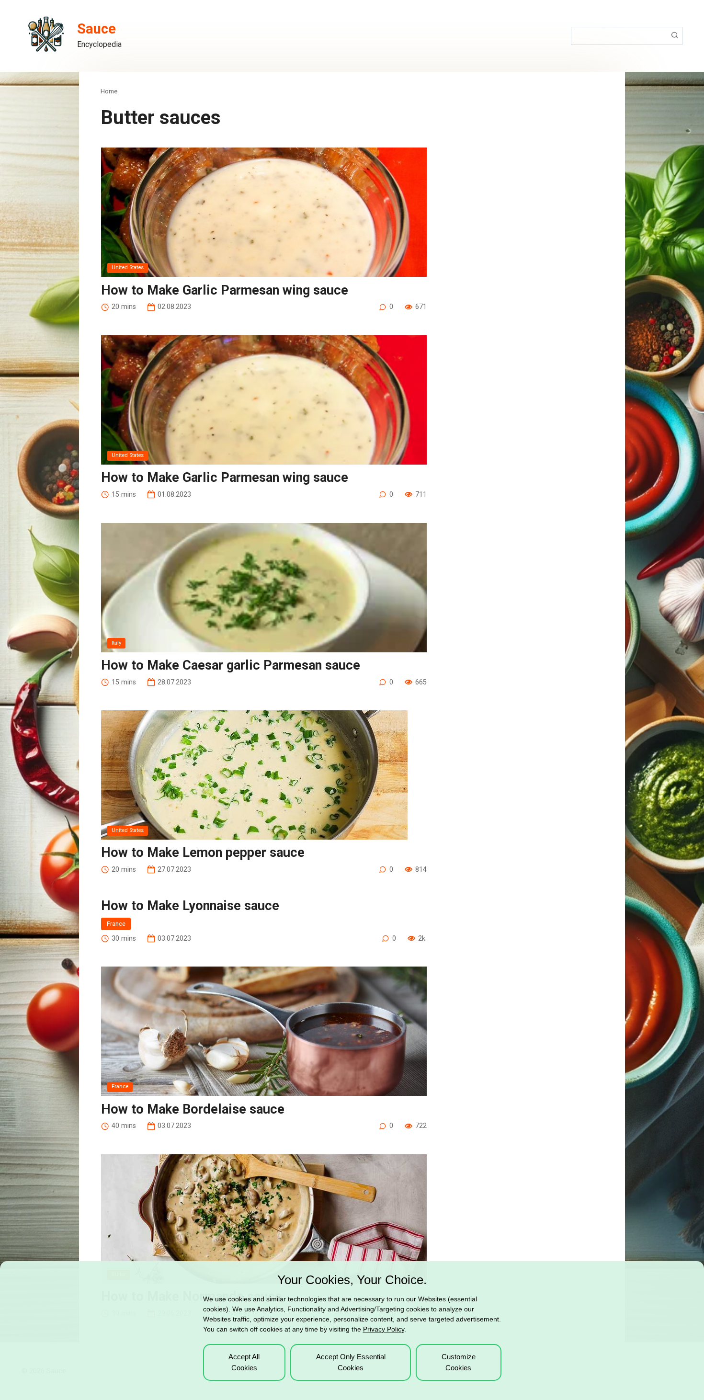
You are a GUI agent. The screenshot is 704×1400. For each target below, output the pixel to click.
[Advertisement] (531, 146)
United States (128, 267)
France (116, 923)
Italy (116, 643)
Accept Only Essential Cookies (351, 1362)
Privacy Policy (383, 1329)
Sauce (96, 29)
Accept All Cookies (244, 1362)
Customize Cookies (459, 1362)
